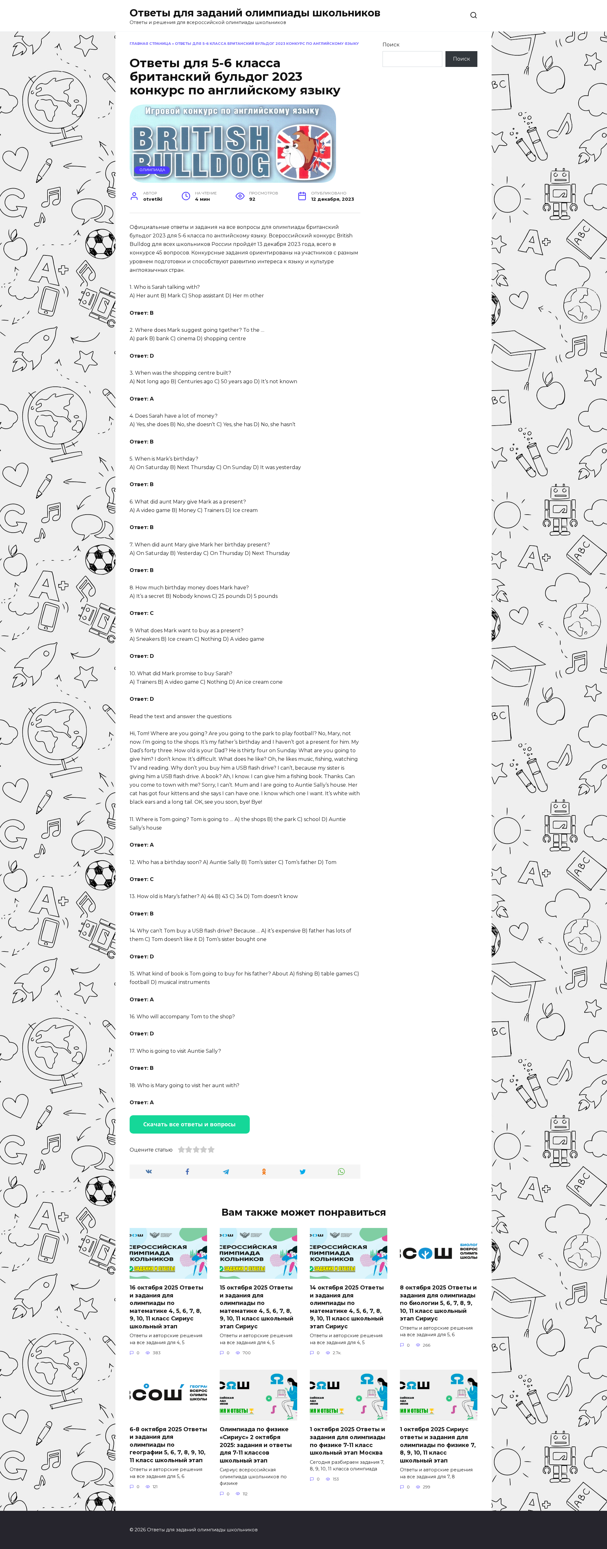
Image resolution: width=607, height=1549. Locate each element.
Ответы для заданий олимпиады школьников (255, 13)
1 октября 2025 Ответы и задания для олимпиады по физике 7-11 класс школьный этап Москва (347, 1441)
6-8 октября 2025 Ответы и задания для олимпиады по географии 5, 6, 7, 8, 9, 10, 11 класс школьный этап (168, 1444)
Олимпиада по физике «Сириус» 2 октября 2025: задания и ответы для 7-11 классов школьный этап (256, 1445)
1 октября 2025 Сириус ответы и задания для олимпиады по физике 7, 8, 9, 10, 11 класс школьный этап (438, 1445)
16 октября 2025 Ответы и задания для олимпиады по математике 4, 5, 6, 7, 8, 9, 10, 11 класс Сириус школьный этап (166, 1307)
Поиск (391, 45)
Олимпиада (152, 170)
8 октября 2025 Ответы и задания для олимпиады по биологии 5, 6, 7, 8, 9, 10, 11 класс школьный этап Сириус (438, 1303)
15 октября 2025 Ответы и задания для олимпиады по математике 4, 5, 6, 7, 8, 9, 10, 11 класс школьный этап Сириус (256, 1307)
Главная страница (150, 43)
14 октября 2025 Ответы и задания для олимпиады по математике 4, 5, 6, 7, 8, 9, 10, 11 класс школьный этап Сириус (347, 1307)
